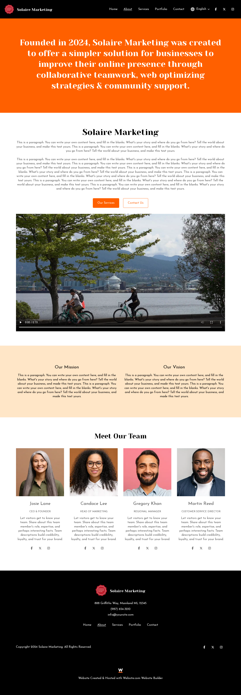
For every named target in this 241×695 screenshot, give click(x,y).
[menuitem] (113, 9)
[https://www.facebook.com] (32, 548)
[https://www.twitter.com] (40, 548)
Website (83, 678)
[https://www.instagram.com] (49, 548)
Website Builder (152, 678)
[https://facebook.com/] (216, 9)
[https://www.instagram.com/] (233, 9)
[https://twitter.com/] (224, 9)
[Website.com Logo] (120, 670)
